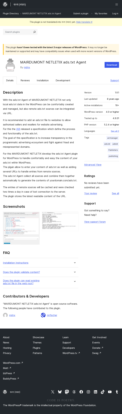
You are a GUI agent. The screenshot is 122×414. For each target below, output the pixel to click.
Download (112, 65)
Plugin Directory (11, 13)
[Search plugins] (34, 32)
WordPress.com (13, 362)
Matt (7, 368)
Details (10, 80)
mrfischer (52, 315)
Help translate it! (84, 22)
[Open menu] (117, 4)
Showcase (38, 337)
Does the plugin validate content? (21, 272)
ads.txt (107, 144)
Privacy (7, 353)
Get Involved (99, 337)
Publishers (113, 150)
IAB (18, 128)
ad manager (112, 138)
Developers (68, 347)
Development (63, 80)
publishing (113, 156)
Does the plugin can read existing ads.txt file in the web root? (21, 282)
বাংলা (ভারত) (15, 392)
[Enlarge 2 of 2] (74, 215)
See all (115, 193)
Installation (43, 80)
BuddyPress (11, 378)
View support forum (95, 221)
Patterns (37, 353)
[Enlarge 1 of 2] (35, 215)
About (6, 337)
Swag (96, 353)
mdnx (27, 67)
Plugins (36, 347)
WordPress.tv (71, 353)
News (6, 342)
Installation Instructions (15, 262)
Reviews (25, 80)
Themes (37, 342)
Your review (90, 193)
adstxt (115, 144)
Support (114, 80)
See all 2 (115, 131)
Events (96, 342)
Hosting (7, 347)
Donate (97, 347)
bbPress (9, 373)
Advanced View (92, 164)
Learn (65, 337)
